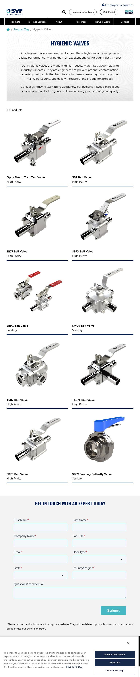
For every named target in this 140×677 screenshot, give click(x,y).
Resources (81, 22)
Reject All (114, 662)
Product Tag (21, 29)
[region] (69, 656)
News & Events (102, 22)
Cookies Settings (115, 670)
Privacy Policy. (74, 667)
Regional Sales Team (83, 12)
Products (15, 22)
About (59, 22)
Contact (125, 22)
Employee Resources (118, 5)
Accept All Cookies (114, 654)
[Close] (128, 643)
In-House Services (37, 22)
